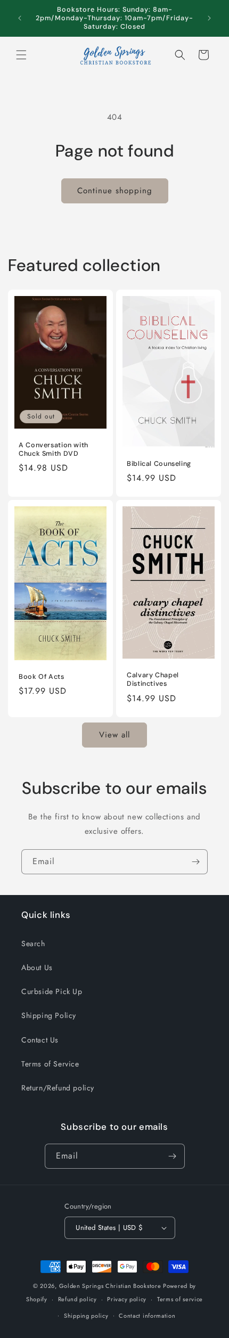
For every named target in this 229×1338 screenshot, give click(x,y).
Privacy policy (126, 1299)
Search (33, 943)
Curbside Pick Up (52, 991)
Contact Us (40, 1040)
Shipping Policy (48, 1015)
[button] (21, 55)
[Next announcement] (209, 18)
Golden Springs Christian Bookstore (110, 1286)
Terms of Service (50, 1063)
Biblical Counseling (159, 463)
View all (114, 735)
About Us (37, 967)
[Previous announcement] (19, 18)
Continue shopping (114, 190)
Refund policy (77, 1299)
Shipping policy (86, 1315)
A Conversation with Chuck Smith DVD (53, 449)
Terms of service (180, 1299)
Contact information (147, 1315)
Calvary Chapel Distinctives (153, 679)
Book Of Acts (41, 676)
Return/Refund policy (57, 1087)
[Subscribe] (195, 861)
